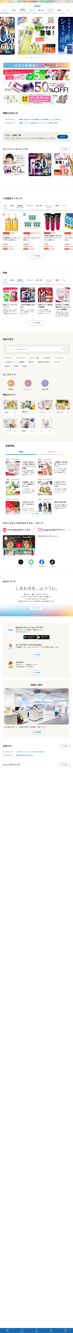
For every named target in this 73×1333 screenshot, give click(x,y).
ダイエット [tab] (30, 205)
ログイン (62, 136)
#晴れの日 (31, 362)
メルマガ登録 (36, 655)
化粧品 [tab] (12, 205)
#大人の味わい (47, 358)
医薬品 (59, 10)
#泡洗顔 (24, 366)
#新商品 (16, 366)
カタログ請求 (36, 672)
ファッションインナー (50, 10)
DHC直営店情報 (36, 732)
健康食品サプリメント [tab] (20, 206)
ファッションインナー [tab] (49, 206)
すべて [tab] (5, 205)
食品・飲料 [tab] (39, 205)
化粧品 (13, 10)
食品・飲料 (41, 10)
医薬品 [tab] (57, 205)
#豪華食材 (21, 362)
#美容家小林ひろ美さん (44, 362)
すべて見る (64, 149)
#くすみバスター (21, 358)
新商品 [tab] (21, 452)
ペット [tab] (64, 205)
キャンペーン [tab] (52, 452)
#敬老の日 (7, 366)
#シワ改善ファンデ (9, 362)
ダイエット (32, 10)
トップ (4, 10)
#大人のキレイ (8, 358)
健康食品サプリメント (22, 10)
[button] (5, 37)
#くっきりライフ (59, 358)
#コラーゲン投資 (34, 358)
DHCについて (36, 608)
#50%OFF (57, 362)
